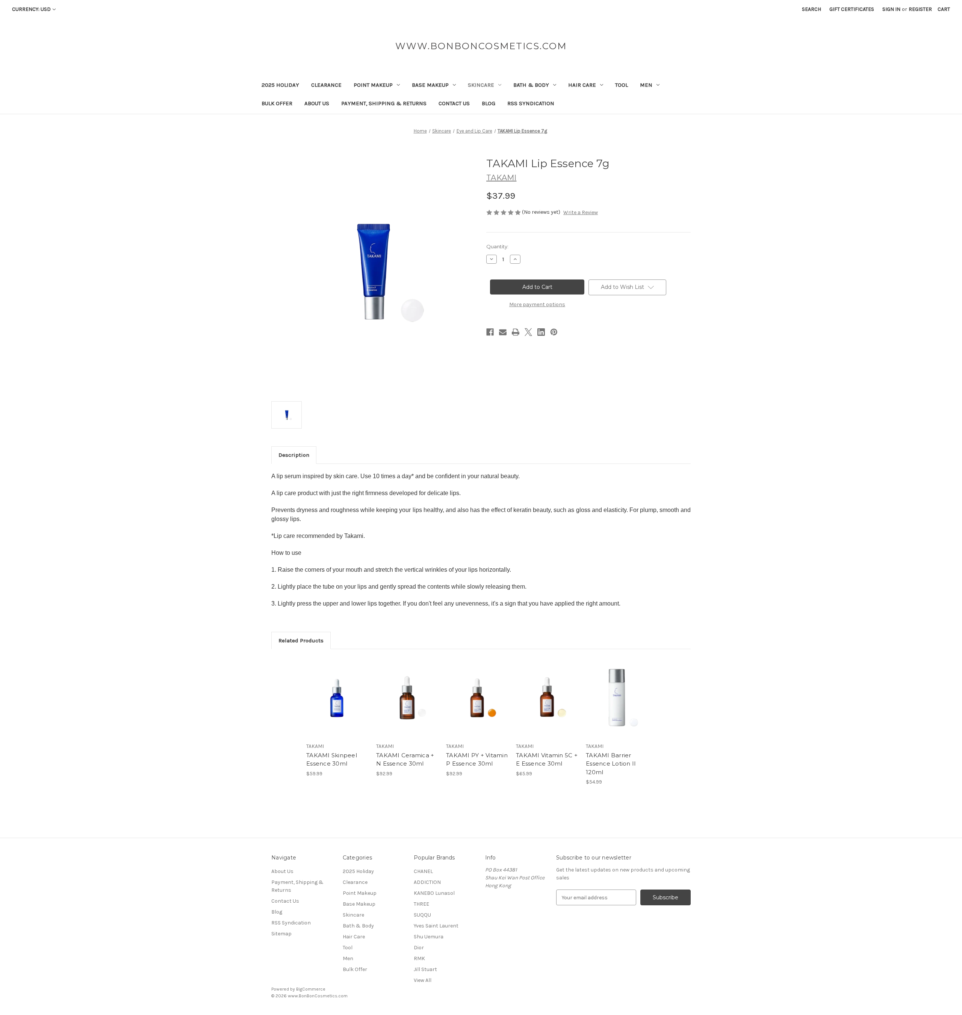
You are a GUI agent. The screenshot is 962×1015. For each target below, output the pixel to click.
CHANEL (423, 871)
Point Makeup (373, 85)
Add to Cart (337, 704)
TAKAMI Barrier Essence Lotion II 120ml (611, 764)
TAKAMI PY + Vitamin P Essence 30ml (477, 759)
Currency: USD (31, 9)
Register (920, 9)
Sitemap (281, 933)
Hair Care (582, 85)
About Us (316, 103)
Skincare (481, 85)
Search (811, 9)
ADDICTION (427, 882)
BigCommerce (310, 989)
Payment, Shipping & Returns (384, 103)
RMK (419, 958)
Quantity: (497, 246)
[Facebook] (490, 332)
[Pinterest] (554, 332)
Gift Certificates (851, 9)
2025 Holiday (280, 85)
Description (293, 455)
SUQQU (422, 915)
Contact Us (454, 103)
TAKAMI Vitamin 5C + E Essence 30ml (547, 759)
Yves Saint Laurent (436, 926)
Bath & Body (531, 85)
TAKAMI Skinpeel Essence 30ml (331, 759)
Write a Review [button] (580, 212)
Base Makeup (430, 85)
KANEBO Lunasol (434, 893)
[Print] (515, 332)
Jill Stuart (425, 969)
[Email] (503, 332)
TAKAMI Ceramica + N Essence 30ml (405, 759)
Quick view (336, 691)
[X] (528, 332)
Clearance (326, 85)
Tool (621, 85)
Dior (419, 947)
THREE (421, 904)
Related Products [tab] (301, 640)
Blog (488, 103)
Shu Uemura (428, 936)
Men (646, 85)
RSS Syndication (530, 103)
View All (422, 980)
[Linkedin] (541, 332)
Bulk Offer (277, 103)
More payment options (537, 304)
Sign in (891, 9)
